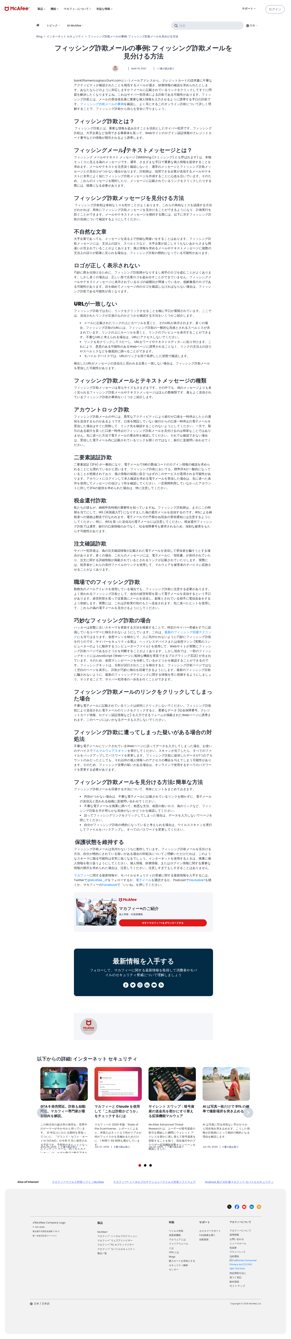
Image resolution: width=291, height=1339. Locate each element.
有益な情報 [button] (103, 9)
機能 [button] (53, 9)
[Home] (38, 26)
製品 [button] (40, 9)
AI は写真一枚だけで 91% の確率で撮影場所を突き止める (226, 1109)
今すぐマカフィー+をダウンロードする (163, 923)
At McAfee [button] (74, 25)
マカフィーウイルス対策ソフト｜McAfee (78, 1182)
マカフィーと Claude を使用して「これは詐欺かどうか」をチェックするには (117, 1111)
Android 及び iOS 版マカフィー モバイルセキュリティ (239, 1182)
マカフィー (82, 875)
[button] (251, 25)
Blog (39, 36)
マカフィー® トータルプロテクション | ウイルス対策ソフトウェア (154, 1182)
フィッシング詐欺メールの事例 (102, 104)
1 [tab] (139, 1165)
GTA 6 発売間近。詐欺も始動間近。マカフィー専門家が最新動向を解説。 (62, 1111)
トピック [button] (52, 25)
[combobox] (251, 25)
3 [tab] (150, 1165)
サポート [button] (247, 8)
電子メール (143, 880)
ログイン (275, 9)
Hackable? (197, 880)
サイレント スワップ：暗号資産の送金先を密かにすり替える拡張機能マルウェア (171, 1111)
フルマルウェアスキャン (110, 751)
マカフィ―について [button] (76, 9)
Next (248, 1113)
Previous (42, 1113)
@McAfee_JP (97, 880)
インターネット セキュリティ (65, 36)
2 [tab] (145, 1165)
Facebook (109, 885)
